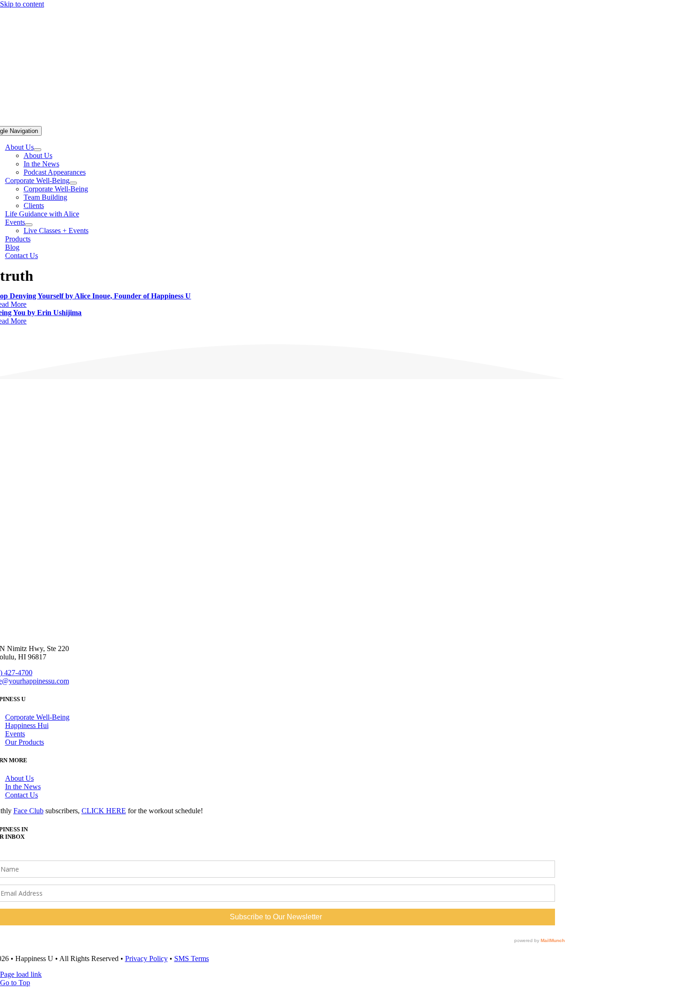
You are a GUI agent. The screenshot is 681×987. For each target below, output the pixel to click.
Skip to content (22, 4)
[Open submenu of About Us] (37, 149)
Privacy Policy (146, 958)
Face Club (28, 811)
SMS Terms (191, 958)
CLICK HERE (104, 811)
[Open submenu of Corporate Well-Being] (73, 183)
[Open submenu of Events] (28, 224)
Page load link (21, 974)
